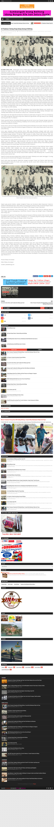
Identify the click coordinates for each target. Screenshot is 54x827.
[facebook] (48, 1)
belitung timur (10, 667)
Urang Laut (9, 32)
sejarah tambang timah (5, 669)
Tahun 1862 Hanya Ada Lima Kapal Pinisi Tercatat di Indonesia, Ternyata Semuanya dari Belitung (23, 400)
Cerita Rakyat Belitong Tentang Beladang (13, 475)
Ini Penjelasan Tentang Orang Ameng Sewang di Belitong (33, 23)
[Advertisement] (27, 799)
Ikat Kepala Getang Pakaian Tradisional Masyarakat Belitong (17, 333)
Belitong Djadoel (5, 572)
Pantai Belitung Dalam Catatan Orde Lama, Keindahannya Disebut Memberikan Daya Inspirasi (22, 338)
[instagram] (52, 1)
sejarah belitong (40, 31)
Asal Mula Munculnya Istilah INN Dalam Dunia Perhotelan (16, 344)
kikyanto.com (23, 788)
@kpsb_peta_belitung (5, 408)
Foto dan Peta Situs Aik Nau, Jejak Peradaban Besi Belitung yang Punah (18, 362)
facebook (50, 308)
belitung (3, 667)
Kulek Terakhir (10, 584)
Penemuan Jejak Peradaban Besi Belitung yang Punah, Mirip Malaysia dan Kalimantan (21, 368)
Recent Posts (14, 349)
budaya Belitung (28, 31)
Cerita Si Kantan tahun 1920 (11, 389)
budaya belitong (20, 23)
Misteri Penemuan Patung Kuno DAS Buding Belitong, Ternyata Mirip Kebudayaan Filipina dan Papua (23, 352)
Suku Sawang (4, 32)
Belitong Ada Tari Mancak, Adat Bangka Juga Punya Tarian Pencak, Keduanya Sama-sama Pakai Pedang (24, 680)
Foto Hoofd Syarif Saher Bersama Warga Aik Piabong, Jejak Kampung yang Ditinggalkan (22, 767)
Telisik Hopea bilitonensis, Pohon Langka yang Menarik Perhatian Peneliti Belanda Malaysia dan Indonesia (25, 778)
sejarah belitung (47, 31)
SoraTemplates (7, 788)
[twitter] (50, 1)
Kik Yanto (17, 788)
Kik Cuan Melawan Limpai (11, 328)
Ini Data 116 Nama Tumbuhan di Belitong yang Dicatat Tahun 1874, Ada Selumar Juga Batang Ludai (23, 762)
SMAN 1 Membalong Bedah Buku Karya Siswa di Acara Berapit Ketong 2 (18, 378)
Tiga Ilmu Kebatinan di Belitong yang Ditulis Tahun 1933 (16, 459)
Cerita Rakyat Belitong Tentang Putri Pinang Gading (15, 491)
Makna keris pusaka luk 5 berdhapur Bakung (16, 573)
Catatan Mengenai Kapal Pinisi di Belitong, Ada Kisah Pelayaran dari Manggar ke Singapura (22, 373)
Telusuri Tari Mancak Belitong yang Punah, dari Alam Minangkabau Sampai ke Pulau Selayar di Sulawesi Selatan (26, 685)
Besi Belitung (50, 23)
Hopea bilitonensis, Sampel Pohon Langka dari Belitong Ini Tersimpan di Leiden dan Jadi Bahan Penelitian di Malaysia (27, 773)
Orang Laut (34, 31)
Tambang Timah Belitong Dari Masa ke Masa (28, 584)
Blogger (34, 783)
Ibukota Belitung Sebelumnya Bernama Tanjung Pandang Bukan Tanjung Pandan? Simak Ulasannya (23, 480)
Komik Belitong (16, 584)
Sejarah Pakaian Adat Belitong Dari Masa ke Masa (15, 394)
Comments (40, 349)
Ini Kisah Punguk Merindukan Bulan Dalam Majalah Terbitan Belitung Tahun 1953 (21, 691)
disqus (46, 308)
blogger (42, 308)
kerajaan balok (4, 584)
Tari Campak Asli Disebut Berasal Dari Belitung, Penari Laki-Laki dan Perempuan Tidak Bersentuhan (24, 696)
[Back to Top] (52, 788)
